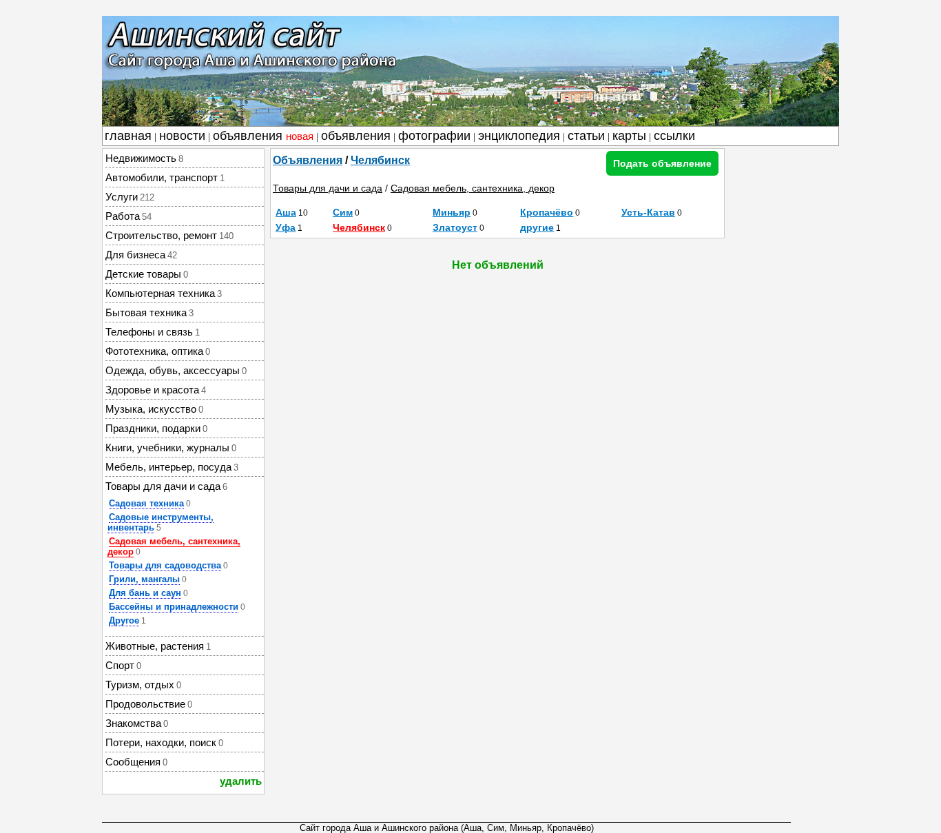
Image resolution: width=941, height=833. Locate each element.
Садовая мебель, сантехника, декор (173, 546)
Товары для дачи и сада (327, 188)
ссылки (674, 136)
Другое (124, 620)
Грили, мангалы (144, 579)
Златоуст (455, 227)
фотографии (434, 136)
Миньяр (451, 212)
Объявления (307, 160)
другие (537, 227)
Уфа (286, 227)
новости (182, 136)
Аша (286, 212)
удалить (241, 781)
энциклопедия (519, 136)
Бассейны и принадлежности (173, 606)
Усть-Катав (648, 212)
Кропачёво (546, 212)
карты (629, 136)
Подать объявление (662, 163)
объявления (263, 136)
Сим (343, 212)
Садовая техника (146, 503)
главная (128, 136)
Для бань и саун (145, 593)
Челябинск (380, 160)
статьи (586, 136)
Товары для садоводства (165, 565)
